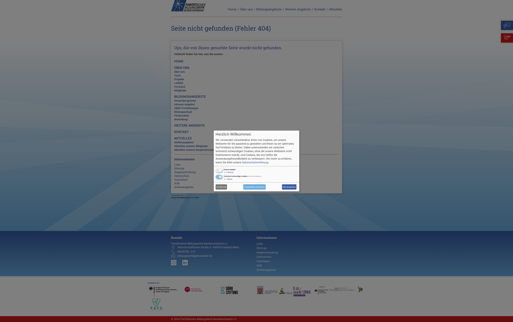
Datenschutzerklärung (255, 162)
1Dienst (228, 179)
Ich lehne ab (221, 187)
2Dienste (228, 172)
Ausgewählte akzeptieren (254, 187)
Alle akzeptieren (289, 187)
